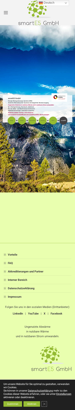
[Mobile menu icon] (6, 12)
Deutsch (48, 2)
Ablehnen (31, 404)
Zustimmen (12, 404)
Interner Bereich (17, 280)
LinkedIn (18, 313)
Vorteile (12, 254)
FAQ (10, 263)
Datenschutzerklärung (21, 288)
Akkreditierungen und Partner (25, 271)
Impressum (14, 296)
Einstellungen (63, 393)
